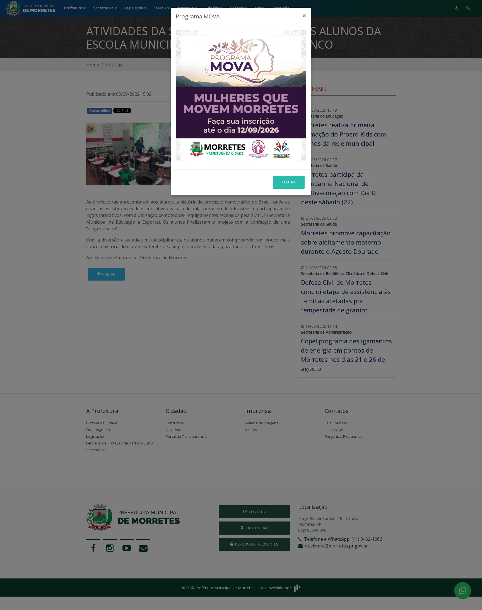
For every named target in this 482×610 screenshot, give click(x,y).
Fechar (288, 182)
